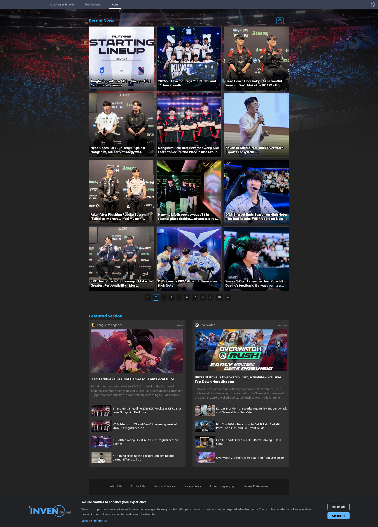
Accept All (338, 516)
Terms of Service (164, 486)
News (115, 4)
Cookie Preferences (255, 486)
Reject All (338, 507)
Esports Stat (24, 4)
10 (219, 297)
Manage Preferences (94, 521)
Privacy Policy (192, 486)
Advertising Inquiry (222, 486)
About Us (116, 486)
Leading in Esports (62, 4)
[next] (228, 297)
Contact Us (138, 486)
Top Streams (93, 4)
